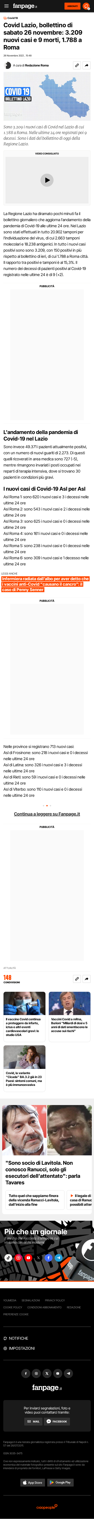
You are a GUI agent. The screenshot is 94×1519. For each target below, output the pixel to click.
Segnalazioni (31, 1300)
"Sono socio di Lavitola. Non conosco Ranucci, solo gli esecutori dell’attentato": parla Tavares (42, 1173)
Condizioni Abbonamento (44, 1307)
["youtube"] (28, 1258)
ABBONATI (72, 6)
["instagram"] (18, 1258)
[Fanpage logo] (25, 6)
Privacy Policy (55, 1300)
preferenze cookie (16, 1314)
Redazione (74, 1307)
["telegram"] (59, 1258)
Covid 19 (12, 18)
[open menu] (5, 6)
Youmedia (9, 1300)
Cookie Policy (12, 1307)
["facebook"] (48, 1258)
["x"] (38, 1258)
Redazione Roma (37, 65)
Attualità (9, 968)
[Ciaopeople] (47, 1507)
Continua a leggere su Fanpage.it (47, 814)
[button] (87, 65)
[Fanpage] (47, 1388)
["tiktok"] (8, 1258)
